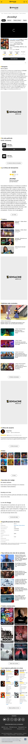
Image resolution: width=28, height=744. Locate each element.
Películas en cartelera (7, 13)
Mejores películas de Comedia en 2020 (11, 544)
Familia (22, 40)
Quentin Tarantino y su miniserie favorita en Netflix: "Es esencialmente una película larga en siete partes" (21, 573)
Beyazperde (21, 727)
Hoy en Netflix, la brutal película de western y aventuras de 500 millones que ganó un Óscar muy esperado (20, 598)
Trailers (4, 219)
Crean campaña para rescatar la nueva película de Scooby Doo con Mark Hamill (21, 355)
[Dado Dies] (3, 431)
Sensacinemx (17, 51)
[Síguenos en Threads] (23, 719)
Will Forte (22, 46)
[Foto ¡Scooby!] (4, 455)
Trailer (7, 679)
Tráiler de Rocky (7, 641)
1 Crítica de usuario (14, 446)
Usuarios (10, 51)
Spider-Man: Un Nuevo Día (23, 671)
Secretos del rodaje (14, 517)
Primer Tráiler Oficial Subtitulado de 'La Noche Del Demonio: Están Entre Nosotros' (21, 659)
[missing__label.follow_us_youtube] (4, 719)
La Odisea (8, 681)
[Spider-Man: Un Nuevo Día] (16, 672)
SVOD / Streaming (6, 140)
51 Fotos (14, 475)
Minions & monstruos (8, 693)
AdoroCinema (6, 728)
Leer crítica (14, 214)
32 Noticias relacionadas (14, 377)
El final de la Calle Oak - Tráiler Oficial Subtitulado (7, 659)
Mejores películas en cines (14, 707)
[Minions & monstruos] (3, 695)
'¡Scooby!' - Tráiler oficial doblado (21, 222)
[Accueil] (13, 2)
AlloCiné (3, 727)
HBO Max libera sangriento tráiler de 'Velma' (19, 331)
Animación (12, 40)
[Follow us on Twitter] (12, 719)
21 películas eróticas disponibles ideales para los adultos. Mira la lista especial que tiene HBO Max (21, 589)
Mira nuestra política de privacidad (11, 741)
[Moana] (16, 684)
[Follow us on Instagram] (16, 719)
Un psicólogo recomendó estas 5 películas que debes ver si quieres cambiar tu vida (21, 565)
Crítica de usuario (7, 428)
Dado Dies (9, 430)
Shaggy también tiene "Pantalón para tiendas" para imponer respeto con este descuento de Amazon (13, 323)
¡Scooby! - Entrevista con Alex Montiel (21, 239)
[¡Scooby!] (5, 43)
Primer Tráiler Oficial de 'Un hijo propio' (21, 641)
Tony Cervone (18, 42)
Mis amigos (23, 51)
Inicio (2, 13)
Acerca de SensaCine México (6, 733)
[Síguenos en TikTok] (19, 719)
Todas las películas (15, 13)
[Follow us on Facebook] (8, 719)
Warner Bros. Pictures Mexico (19, 525)
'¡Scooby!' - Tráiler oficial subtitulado (21, 230)
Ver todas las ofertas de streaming (14, 163)
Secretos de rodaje (8, 480)
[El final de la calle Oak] (16, 695)
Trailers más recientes (14, 663)
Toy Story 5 (8, 670)
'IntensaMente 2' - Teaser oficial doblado (7, 623)
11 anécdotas (16, 530)
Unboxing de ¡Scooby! (20, 246)
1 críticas (8, 432)
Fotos (3, 451)
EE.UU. (15, 523)
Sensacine (19, 728)
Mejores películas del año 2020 (13, 543)
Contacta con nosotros (18, 733)
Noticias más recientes (9, 303)
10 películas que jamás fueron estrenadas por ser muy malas (21, 343)
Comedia (18, 40)
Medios (5, 51)
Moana (21, 681)
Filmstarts (11, 727)
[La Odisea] (3, 684)
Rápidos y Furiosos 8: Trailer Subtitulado (21, 623)
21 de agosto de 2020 (14, 39)
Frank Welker (16, 46)
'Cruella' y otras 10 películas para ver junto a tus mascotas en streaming (21, 367)
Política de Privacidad (11, 734)
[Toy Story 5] (3, 672)
